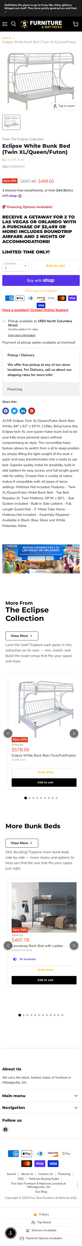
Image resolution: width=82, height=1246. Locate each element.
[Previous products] (8, 733)
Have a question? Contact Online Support (35, 310)
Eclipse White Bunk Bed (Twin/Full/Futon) (44, 755)
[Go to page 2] (29, 798)
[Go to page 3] (33, 798)
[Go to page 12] (62, 1015)
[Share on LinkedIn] (23, 411)
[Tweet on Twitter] (14, 411)
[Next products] (74, 733)
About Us (27, 1174)
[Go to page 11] (58, 1015)
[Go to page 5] (41, 798)
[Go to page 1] (25, 798)
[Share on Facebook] (5, 411)
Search (11, 1174)
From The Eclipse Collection (23, 139)
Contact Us (45, 1174)
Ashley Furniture (22, 950)
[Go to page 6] (45, 798)
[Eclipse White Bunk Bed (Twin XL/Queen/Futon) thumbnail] (11, 122)
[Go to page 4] (37, 798)
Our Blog (41, 1192)
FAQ (21, 1179)
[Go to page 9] (57, 798)
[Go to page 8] (53, 798)
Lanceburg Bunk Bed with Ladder (37, 946)
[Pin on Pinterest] (31, 411)
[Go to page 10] (55, 1015)
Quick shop (45, 772)
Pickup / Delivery (21, 355)
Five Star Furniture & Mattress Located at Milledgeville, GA (38, 1185)
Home (6, 38)
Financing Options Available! (29, 207)
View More (19, 636)
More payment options (41, 291)
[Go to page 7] (49, 798)
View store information (22, 335)
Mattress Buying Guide (44, 1179)
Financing (14, 389)
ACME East (15, 159)
